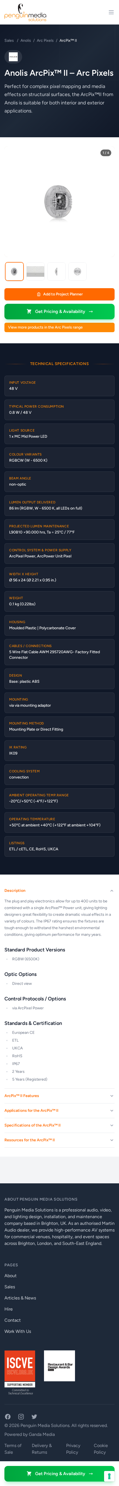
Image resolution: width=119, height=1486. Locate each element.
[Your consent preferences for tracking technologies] (109, 1476)
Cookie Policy (101, 1449)
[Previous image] (13, 202)
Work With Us (17, 1331)
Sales (9, 40)
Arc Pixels (45, 40)
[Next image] (106, 202)
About (10, 1275)
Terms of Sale (13, 1449)
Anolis (25, 40)
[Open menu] (111, 12)
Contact (12, 1320)
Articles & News (20, 1298)
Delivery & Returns (42, 1449)
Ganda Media (42, 1434)
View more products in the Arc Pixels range (45, 327)
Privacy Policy (73, 1449)
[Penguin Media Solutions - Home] (25, 12)
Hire (8, 1309)
